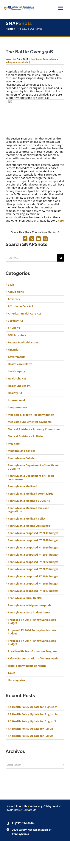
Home (9, 28)
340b (11, 284)
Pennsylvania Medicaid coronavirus (30, 493)
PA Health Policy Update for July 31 (30, 728)
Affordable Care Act (20, 306)
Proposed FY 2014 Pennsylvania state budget (32, 621)
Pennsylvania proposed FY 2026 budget (33, 583)
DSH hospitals (17, 335)
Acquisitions (16, 291)
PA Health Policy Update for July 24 (30, 736)
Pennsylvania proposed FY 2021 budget (33, 554)
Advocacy (14, 299)
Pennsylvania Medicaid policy (27, 518)
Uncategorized (17, 680)
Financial (13, 349)
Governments (16, 357)
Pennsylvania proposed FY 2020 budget (33, 547)
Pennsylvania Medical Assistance (29, 525)
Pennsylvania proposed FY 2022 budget (33, 562)
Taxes (11, 673)
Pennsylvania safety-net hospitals (29, 605)
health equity (16, 371)
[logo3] (18, 7)
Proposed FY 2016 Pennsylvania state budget (32, 632)
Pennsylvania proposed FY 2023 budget (33, 569)
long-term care (17, 407)
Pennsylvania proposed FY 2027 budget (33, 591)
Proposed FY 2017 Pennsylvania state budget (32, 642)
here (61, 220)
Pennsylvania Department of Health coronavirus (31, 477)
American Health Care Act (24, 313)
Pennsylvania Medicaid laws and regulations (28, 509)
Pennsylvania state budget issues (29, 612)
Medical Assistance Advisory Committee (34, 429)
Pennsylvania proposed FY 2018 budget (33, 540)
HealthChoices (17, 378)
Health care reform (20, 364)
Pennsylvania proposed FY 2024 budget (33, 576)
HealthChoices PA (19, 386)
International (16, 400)
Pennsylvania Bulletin (21, 458)
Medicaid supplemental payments (30, 422)
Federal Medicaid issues (23, 342)
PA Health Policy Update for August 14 (32, 714)
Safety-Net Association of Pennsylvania (33, 658)
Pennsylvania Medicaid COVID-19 (29, 500)
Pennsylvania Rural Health (25, 598)
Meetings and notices (21, 451)
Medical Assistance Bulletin (25, 436)
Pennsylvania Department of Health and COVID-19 (34, 467)
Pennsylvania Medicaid (22, 486)
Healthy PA (15, 393)
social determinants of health (27, 666)
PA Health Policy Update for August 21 (32, 707)
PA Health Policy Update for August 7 (32, 721)
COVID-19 (14, 328)
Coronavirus (16, 320)
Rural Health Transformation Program (32, 651)
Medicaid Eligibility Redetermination (31, 414)
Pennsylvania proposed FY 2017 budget (33, 533)
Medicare (36, 59)
